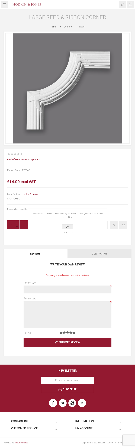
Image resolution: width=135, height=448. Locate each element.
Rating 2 (64, 332)
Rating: (27, 332)
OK (67, 226)
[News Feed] (82, 403)
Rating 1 (61, 332)
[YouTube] (72, 403)
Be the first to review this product (23, 159)
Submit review (69, 342)
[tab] (36, 253)
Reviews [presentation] (35, 253)
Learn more (68, 232)
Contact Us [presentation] (100, 253)
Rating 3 (67, 332)
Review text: (30, 298)
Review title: (30, 282)
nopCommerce (21, 442)
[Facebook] (53, 403)
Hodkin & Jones (30, 194)
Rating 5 (73, 332)
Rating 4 (70, 332)
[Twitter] (63, 403)
